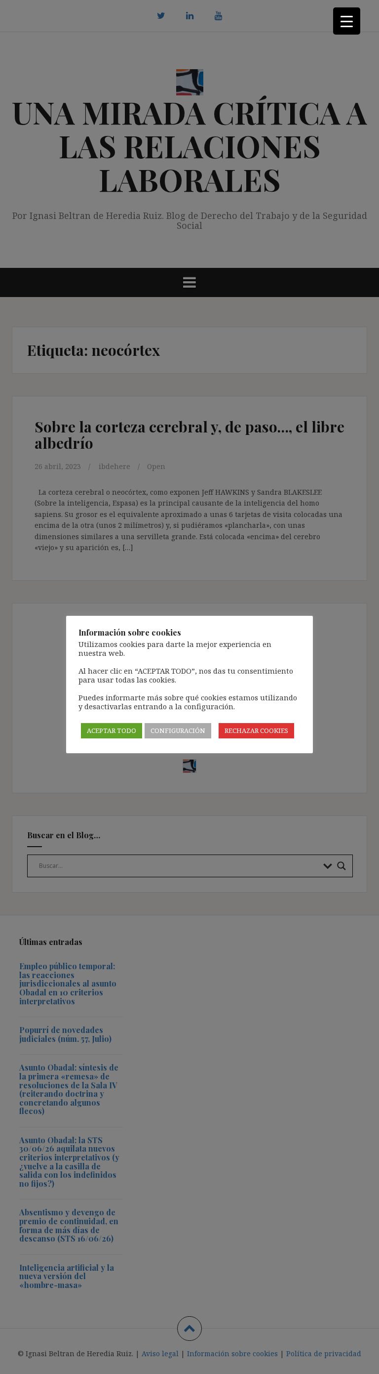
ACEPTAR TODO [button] (111, 730)
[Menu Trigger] (346, 21)
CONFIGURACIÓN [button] (178, 730)
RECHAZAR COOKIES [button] (256, 730)
